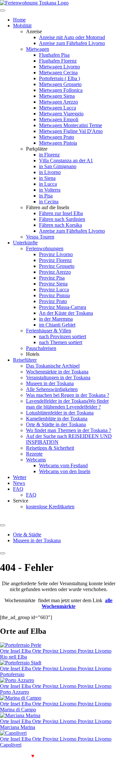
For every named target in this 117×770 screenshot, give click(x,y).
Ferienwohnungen (44, 248)
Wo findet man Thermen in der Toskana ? (68, 430)
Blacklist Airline (100, 756)
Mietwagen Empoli (58, 119)
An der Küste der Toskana (66, 313)
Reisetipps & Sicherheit (50, 448)
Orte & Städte (27, 534)
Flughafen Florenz (58, 61)
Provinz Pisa (52, 278)
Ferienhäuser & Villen (48, 330)
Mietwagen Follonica (61, 90)
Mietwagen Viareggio (61, 113)
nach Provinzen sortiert (62, 336)
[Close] (2, 553)
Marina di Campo (18, 709)
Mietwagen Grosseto (60, 84)
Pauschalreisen (41, 348)
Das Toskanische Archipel (53, 366)
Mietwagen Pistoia (58, 143)
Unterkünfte (25, 242)
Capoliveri (10, 745)
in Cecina (48, 201)
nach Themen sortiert (60, 342)
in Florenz (49, 154)
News (19, 483)
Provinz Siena (53, 283)
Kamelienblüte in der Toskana (56, 418)
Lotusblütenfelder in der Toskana (60, 412)
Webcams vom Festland (63, 465)
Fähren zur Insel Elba (61, 213)
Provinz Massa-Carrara (62, 307)
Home (19, 19)
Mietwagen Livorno (59, 66)
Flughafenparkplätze (59, 756)
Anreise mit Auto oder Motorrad (72, 37)
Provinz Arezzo (55, 272)
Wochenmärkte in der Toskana (57, 371)
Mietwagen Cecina (58, 72)
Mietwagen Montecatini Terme (70, 125)
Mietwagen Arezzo (58, 102)
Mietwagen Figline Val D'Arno (71, 131)
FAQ (18, 489)
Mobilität (22, 25)
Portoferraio (12, 674)
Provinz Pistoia (54, 295)
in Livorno (50, 172)
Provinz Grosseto (56, 266)
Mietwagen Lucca (57, 107)
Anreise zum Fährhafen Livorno (72, 43)
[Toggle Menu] (2, 525)
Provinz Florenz (55, 260)
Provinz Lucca (54, 289)
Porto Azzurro (14, 692)
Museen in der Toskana (50, 383)
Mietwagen (37, 49)
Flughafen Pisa (54, 55)
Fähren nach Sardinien (62, 219)
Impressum (57, 761)
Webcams (36, 459)
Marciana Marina (17, 727)
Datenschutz (30, 761)
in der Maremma (56, 319)
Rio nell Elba (13, 657)
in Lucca (48, 184)
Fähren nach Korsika (60, 225)
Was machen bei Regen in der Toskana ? (67, 395)
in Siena (47, 178)
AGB (8, 761)
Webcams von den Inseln (64, 471)
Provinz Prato (53, 301)
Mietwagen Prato (56, 137)
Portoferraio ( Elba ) (59, 78)
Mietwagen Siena (57, 96)
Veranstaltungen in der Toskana (58, 377)
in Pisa (46, 195)
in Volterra (49, 190)
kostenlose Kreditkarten (50, 506)
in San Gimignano (57, 166)
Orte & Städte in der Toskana (56, 424)
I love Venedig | (19, 756)
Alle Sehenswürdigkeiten (52, 389)
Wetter (19, 477)
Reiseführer (25, 360)
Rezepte (34, 454)
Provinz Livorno (56, 254)
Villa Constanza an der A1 (66, 160)
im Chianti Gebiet (57, 324)
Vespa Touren (40, 237)
